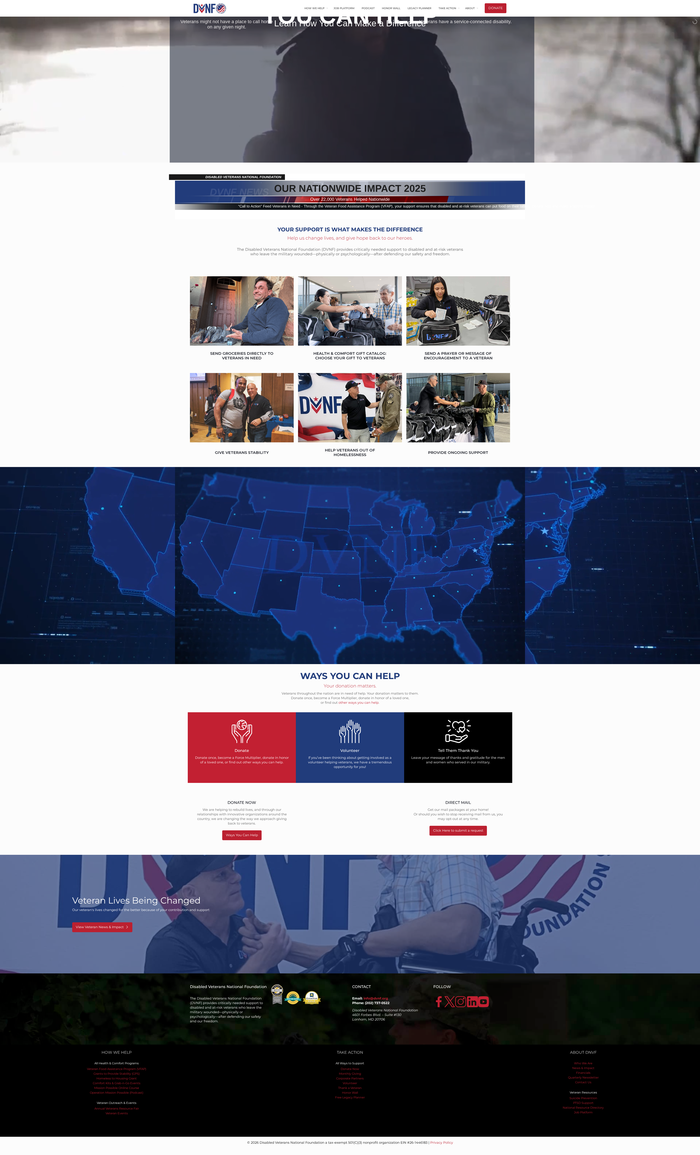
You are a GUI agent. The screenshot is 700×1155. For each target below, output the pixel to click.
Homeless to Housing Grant (116, 1078)
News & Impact (583, 1068)
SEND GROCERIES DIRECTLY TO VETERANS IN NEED (241, 355)
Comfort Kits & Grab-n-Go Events (116, 1083)
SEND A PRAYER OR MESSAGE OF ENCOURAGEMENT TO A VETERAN (458, 355)
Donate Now (350, 1069)
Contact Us (583, 1082)
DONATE (495, 8)
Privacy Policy (441, 1143)
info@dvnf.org (375, 998)
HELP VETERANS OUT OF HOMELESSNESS (350, 452)
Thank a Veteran (350, 1088)
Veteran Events (117, 1113)
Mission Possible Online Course (116, 1088)
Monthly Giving (350, 1073)
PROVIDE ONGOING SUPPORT (458, 452)
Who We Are (583, 1063)
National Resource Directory (583, 1107)
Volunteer (350, 1083)
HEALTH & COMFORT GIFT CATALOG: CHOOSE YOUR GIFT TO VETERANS (349, 355)
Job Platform (583, 1112)
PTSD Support (583, 1103)
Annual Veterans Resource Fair (116, 1108)
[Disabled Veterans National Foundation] (211, 8)
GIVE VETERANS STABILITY (242, 452)
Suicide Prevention (583, 1098)
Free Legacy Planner (350, 1097)
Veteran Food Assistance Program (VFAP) (116, 1069)
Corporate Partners (350, 1078)
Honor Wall (350, 1092)
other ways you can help (359, 703)
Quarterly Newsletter (583, 1077)
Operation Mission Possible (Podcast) (116, 1092)
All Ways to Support (350, 1063)
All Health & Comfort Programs (116, 1063)
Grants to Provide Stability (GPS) (117, 1073)
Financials (583, 1073)
